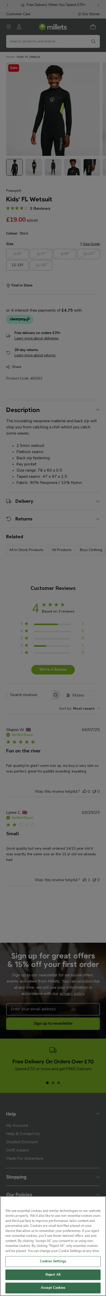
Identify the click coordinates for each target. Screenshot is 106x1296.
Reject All (53, 1274)
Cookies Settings (53, 1261)
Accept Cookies (53, 1288)
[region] (53, 1246)
